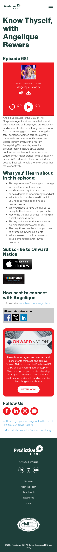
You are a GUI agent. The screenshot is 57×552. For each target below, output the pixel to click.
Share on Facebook (7, 317)
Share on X (15, 317)
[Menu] (50, 6)
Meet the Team (28, 487)
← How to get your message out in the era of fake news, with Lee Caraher (28, 422)
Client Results (28, 492)
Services (28, 481)
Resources (28, 498)
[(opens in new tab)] (28, 524)
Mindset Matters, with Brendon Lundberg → (29, 430)
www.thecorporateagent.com (35, 303)
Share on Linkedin (23, 317)
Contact (29, 503)
